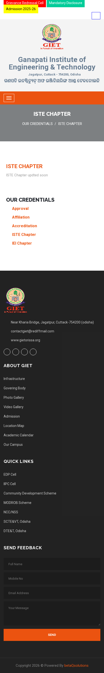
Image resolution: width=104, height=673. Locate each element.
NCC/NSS (11, 512)
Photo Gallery (14, 397)
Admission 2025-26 (21, 9)
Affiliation (21, 217)
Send (52, 635)
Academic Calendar (19, 435)
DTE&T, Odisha (15, 531)
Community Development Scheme (30, 493)
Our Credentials (37, 124)
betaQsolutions (76, 665)
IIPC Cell (10, 484)
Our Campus (13, 444)
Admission (12, 416)
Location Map (14, 426)
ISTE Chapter (70, 124)
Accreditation (24, 226)
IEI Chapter (22, 243)
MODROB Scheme (17, 503)
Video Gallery (13, 407)
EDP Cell (10, 474)
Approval (20, 208)
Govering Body (15, 388)
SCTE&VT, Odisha (17, 521)
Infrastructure (14, 379)
